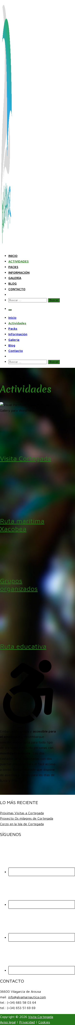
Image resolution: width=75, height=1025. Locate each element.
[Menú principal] (10, 309)
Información (19, 272)
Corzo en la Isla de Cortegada (22, 824)
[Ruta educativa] (28, 634)
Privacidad (27, 1022)
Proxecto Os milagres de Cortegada (26, 818)
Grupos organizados (19, 584)
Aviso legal (8, 1022)
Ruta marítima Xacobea (22, 525)
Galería (14, 278)
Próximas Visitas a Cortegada (22, 813)
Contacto (16, 289)
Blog (12, 283)
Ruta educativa (23, 646)
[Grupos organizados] (28, 568)
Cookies (44, 1022)
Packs (13, 267)
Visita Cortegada (25, 458)
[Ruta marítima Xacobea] (28, 509)
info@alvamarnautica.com (27, 997)
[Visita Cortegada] (28, 446)
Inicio (13, 256)
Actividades (18, 261)
